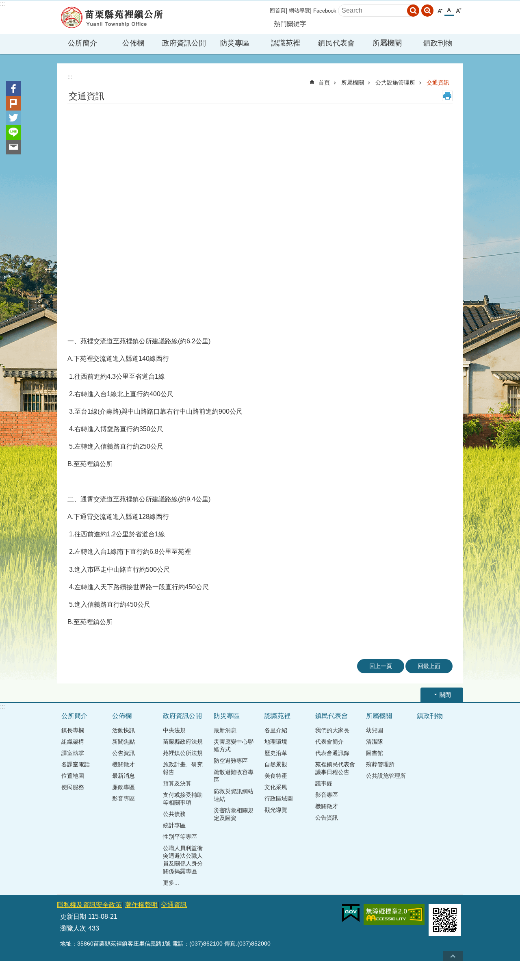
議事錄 (323, 783)
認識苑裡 (277, 715)
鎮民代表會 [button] (336, 43)
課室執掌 (72, 753)
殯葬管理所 (380, 764)
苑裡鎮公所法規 (183, 753)
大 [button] (458, 10)
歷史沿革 (275, 753)
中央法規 (174, 730)
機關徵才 (123, 764)
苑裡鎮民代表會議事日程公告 (335, 768)
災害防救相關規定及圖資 (234, 814)
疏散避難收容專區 (234, 776)
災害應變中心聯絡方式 (234, 745)
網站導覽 (299, 10)
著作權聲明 (141, 904)
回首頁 (278, 10)
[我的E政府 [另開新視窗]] (351, 913)
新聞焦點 (123, 741)
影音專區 (123, 798)
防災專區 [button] (234, 43)
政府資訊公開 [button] (184, 43)
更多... (171, 882)
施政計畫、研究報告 (183, 768)
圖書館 (374, 753)
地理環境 (275, 741)
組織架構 (72, 741)
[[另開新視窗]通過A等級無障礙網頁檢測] (394, 914)
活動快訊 (123, 730)
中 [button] (449, 10)
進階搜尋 (427, 10)
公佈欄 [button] (133, 43)
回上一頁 (380, 666)
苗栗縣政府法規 (183, 741)
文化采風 (275, 787)
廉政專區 (123, 787)
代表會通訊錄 (332, 753)
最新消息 (123, 775)
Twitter (13, 118)
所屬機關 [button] (387, 43)
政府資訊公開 (182, 715)
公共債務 (174, 814)
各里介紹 (275, 730)
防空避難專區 (231, 760)
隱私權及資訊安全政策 (89, 904)
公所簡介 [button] (82, 43)
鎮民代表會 (331, 715)
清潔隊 (374, 741)
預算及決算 (177, 783)
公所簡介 (74, 715)
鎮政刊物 (438, 43)
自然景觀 (275, 764)
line (13, 132)
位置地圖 (72, 775)
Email (13, 147)
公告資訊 (123, 753)
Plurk (13, 103)
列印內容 (447, 96)
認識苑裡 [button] (285, 43)
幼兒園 (374, 730)
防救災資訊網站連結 (234, 795)
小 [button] (439, 10)
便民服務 (72, 787)
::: (2, 3)
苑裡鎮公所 (112, 17)
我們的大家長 (332, 730)
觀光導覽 (275, 810)
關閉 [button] (445, 695)
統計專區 (174, 825)
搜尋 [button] (413, 10)
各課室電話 (75, 764)
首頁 (324, 82)
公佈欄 (122, 715)
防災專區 (227, 715)
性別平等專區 (180, 836)
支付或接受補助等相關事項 (183, 799)
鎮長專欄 (72, 730)
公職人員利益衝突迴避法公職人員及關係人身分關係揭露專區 (183, 859)
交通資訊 (438, 82)
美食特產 (275, 775)
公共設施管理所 (395, 82)
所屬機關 (352, 82)
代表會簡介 (329, 741)
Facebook (324, 11)
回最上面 (429, 666)
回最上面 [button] (453, 956)
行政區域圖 (278, 798)
